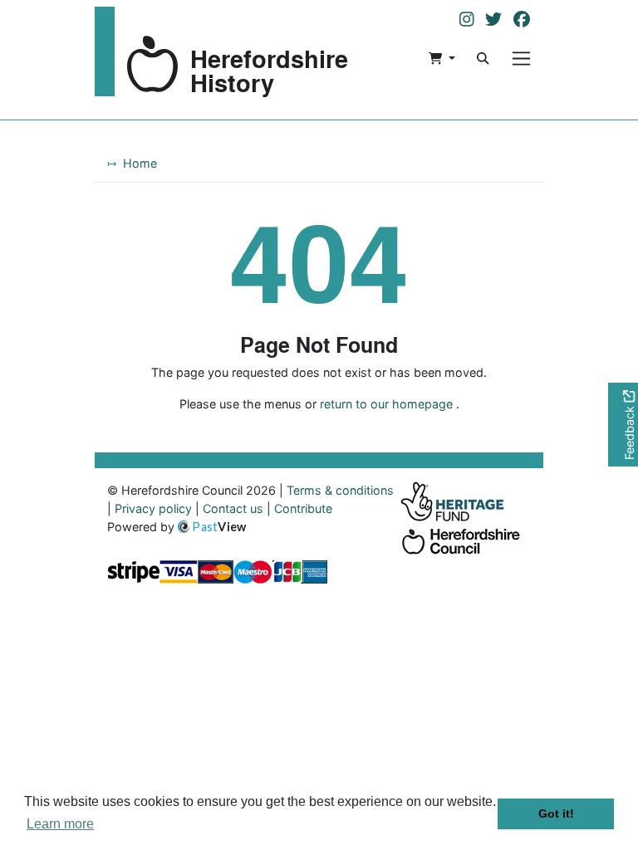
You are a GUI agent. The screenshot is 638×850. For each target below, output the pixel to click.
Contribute (303, 508)
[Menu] (521, 58)
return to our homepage (386, 404)
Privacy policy (153, 508)
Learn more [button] (60, 824)
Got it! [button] (556, 813)
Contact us (233, 508)
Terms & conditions (340, 490)
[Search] (482, 58)
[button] (442, 58)
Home (140, 163)
